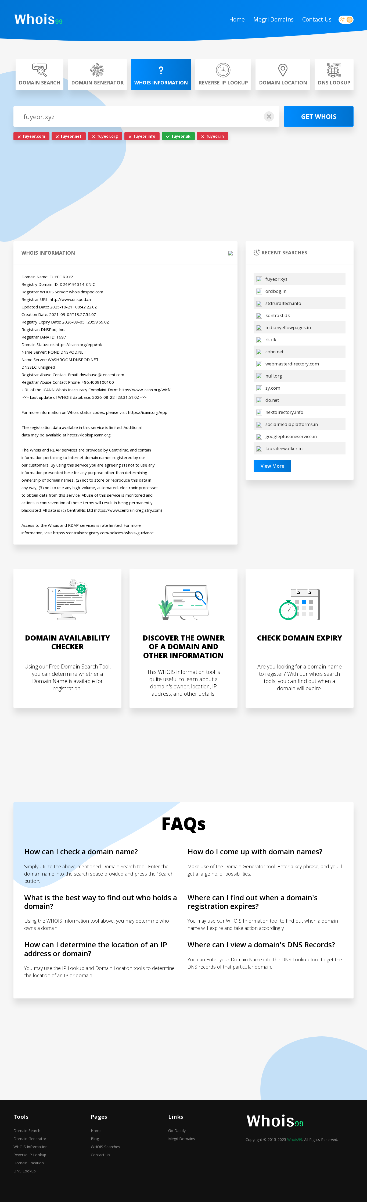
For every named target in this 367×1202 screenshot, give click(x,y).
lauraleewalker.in (283, 448)
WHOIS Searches (105, 1146)
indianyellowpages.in (287, 327)
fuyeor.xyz (275, 279)
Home (237, 19)
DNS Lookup (24, 1170)
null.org (273, 376)
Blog (95, 1138)
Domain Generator (29, 1138)
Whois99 (294, 1139)
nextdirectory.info (283, 412)
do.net (271, 400)
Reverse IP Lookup (29, 1154)
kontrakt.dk (277, 315)
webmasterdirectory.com (291, 364)
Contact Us (317, 19)
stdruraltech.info (282, 303)
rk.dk (270, 339)
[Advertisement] (183, 192)
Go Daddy (177, 1130)
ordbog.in (275, 291)
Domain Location (28, 1162)
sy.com (272, 388)
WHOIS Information (30, 1146)
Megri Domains (273, 19)
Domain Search (26, 1130)
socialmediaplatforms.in (291, 424)
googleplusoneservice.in (290, 436)
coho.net (273, 351)
